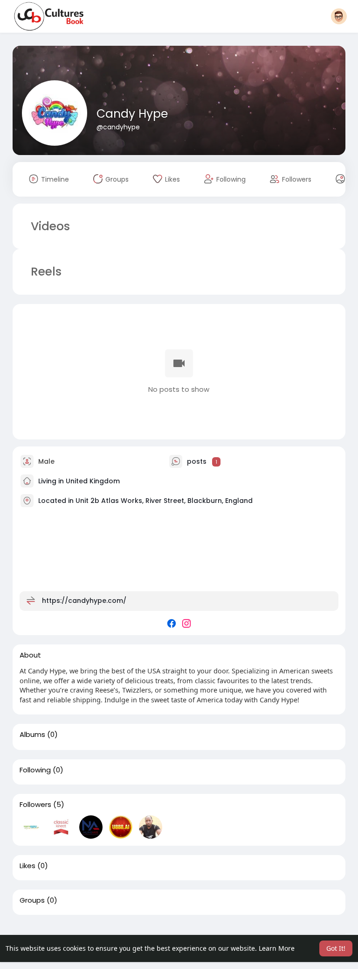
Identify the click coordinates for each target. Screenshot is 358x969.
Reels (45, 271)
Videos (50, 226)
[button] (338, 16)
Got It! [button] (335, 948)
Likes (27, 866)
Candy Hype (132, 114)
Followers (35, 804)
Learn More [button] (277, 948)
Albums (32, 734)
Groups (32, 900)
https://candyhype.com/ (84, 600)
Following (35, 770)
